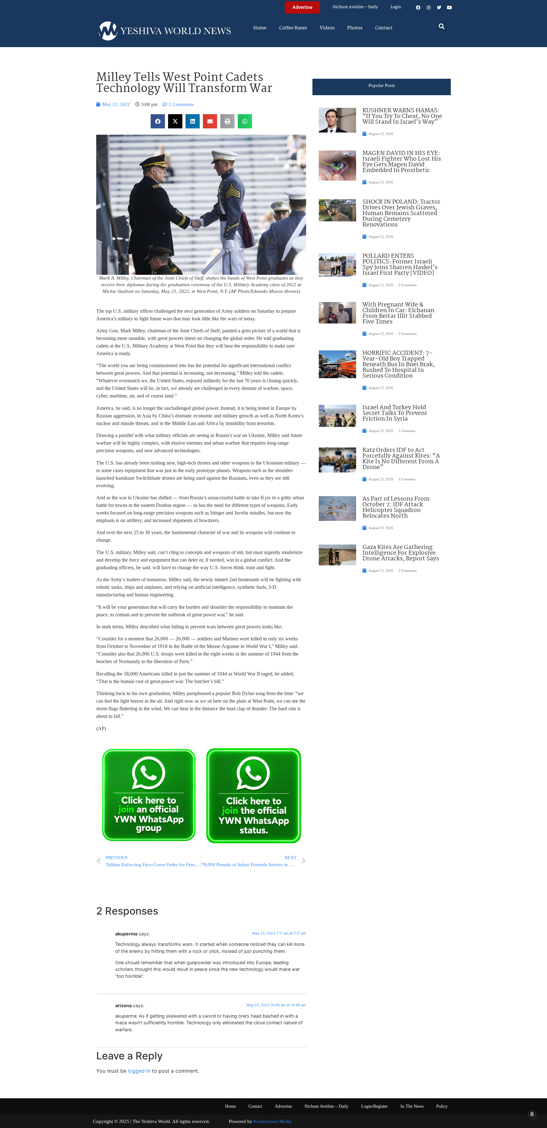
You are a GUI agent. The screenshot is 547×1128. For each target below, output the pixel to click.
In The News (412, 1106)
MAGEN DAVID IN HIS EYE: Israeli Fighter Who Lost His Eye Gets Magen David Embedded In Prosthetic (401, 162)
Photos (354, 28)
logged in (139, 1071)
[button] (442, 26)
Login (396, 7)
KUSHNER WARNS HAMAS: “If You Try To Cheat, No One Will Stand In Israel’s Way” (402, 116)
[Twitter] (439, 7)
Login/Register (374, 1106)
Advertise (283, 1106)
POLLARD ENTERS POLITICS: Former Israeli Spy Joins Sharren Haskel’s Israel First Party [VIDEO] (399, 264)
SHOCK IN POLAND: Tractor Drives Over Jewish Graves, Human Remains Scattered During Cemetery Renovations (401, 213)
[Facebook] (418, 7)
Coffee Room (293, 28)
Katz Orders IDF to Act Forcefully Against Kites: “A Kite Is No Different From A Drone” (401, 459)
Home (260, 28)
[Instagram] (428, 7)
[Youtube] (449, 7)
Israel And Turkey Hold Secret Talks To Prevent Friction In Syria (394, 413)
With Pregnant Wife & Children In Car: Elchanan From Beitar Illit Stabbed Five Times (398, 313)
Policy (442, 1106)
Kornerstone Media (273, 1121)
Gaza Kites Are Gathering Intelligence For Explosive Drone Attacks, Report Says (400, 553)
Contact (384, 28)
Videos (327, 28)
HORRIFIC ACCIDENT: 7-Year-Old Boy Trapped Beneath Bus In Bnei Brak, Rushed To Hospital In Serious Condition (398, 364)
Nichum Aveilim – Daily (355, 7)
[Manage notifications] (532, 1114)
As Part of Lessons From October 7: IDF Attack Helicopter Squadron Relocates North (396, 507)
